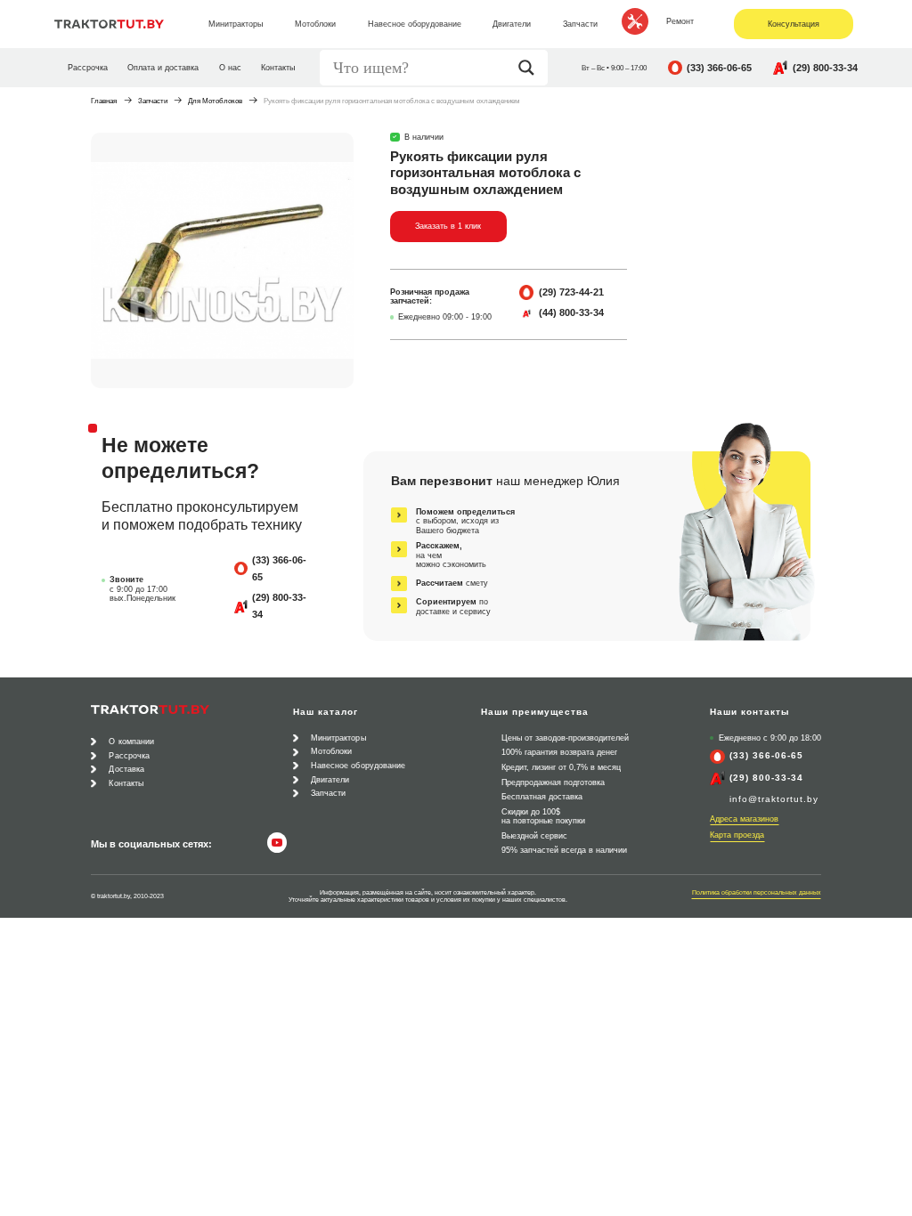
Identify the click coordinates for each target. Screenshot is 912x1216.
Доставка (126, 769)
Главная (104, 101)
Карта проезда (737, 835)
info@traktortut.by (773, 799)
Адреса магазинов (744, 819)
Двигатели (330, 779)
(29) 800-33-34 (825, 67)
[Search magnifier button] (531, 67)
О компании (131, 741)
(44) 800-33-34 (571, 312)
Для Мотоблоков (215, 101)
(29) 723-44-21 (571, 292)
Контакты (278, 67)
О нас (230, 67)
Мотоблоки (332, 751)
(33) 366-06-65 (719, 67)
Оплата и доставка (163, 67)
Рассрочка (88, 67)
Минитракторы (338, 738)
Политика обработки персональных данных (756, 892)
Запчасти (152, 101)
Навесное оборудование (358, 765)
